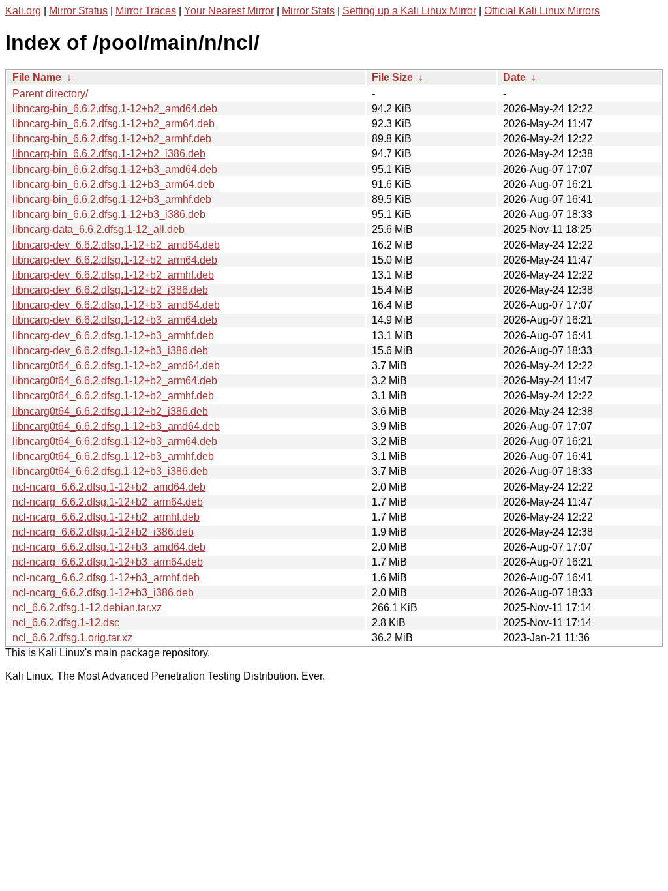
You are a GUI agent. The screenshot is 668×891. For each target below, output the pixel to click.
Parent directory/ (50, 93)
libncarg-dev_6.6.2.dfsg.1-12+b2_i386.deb (110, 289)
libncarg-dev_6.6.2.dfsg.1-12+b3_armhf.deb (113, 335)
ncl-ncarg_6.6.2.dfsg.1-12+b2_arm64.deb (107, 501)
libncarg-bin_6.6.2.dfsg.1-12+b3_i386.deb (108, 214)
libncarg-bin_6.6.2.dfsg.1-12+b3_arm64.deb (113, 184)
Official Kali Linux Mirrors (542, 10)
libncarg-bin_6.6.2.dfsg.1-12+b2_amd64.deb (114, 108)
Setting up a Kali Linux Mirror (409, 10)
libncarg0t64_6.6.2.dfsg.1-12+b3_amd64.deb (116, 426)
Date (514, 77)
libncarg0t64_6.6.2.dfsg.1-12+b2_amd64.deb (116, 365)
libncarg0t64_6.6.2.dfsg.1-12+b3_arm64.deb (114, 441)
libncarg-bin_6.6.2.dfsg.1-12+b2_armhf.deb (111, 138)
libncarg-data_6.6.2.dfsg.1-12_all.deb (98, 229)
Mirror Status (78, 10)
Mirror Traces (145, 10)
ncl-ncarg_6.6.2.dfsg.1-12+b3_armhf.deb (106, 577)
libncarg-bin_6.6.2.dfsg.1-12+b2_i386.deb (108, 153)
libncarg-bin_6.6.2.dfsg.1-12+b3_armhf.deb (111, 199)
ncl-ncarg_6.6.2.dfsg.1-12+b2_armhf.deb (106, 516)
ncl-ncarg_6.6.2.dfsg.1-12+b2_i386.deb (103, 531)
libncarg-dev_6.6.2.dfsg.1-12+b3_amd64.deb (116, 304)
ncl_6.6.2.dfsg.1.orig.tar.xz (72, 637)
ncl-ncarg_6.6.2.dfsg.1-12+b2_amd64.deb (108, 486)
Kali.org (23, 10)
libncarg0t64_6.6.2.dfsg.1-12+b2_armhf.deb (113, 395)
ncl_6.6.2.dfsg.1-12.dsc (65, 622)
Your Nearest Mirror (229, 10)
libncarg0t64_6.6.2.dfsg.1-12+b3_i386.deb (110, 471)
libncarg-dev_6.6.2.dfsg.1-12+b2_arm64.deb (114, 259)
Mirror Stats (308, 10)
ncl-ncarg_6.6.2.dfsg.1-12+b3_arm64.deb (107, 561)
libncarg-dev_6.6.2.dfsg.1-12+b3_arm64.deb (114, 319)
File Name (36, 77)
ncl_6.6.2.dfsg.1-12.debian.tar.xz (87, 607)
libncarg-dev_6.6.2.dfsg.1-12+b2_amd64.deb (116, 244)
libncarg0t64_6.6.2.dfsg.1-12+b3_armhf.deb (113, 456)
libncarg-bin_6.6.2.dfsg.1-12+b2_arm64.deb (113, 123)
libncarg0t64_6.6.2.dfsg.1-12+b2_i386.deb (110, 411)
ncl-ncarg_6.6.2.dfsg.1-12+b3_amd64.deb (108, 546)
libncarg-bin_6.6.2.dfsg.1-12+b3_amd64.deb (114, 169)
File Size (392, 77)
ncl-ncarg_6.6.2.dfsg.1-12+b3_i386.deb (103, 592)
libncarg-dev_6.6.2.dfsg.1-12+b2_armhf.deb (113, 274)
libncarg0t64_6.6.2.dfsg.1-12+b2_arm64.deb (114, 380)
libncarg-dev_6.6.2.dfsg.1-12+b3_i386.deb (110, 350)
